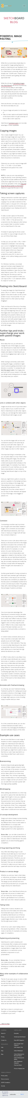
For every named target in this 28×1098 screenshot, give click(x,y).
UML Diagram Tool (18, 1047)
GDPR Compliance (5, 1082)
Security (3, 1086)
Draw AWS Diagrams (19, 1040)
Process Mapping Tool (19, 1068)
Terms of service (5, 1079)
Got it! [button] (22, 1094)
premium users (13, 123)
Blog (2, 1054)
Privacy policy (4, 1075)
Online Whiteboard (18, 1050)
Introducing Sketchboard (19, 1036)
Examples (16, 1033)
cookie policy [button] (13, 1094)
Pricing (2, 1036)
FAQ (2, 1050)
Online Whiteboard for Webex (19, 1058)
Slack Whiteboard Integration (18, 1062)
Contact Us (3, 1040)
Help (2, 1047)
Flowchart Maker (18, 1065)
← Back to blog (4, 1024)
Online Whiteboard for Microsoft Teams (19, 1055)
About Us (3, 1033)
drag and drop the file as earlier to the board (13, 185)
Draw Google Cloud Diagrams (18, 1044)
